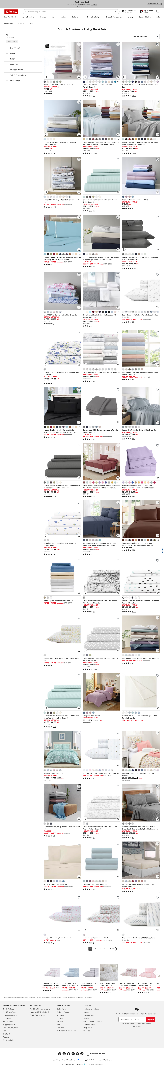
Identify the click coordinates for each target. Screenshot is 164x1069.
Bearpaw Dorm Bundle (91, 716)
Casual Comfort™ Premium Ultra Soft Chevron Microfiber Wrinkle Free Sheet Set (61, 717)
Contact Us (7, 1018)
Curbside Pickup (63, 1012)
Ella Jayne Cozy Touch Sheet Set (95, 884)
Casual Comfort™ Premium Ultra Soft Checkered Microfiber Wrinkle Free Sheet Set (62, 486)
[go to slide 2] (79, 6)
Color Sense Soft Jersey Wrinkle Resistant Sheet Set (62, 828)
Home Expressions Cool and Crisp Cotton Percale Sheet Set (98, 86)
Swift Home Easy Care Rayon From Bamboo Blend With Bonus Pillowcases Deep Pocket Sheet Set (99, 544)
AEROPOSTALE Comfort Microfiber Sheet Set (60, 315)
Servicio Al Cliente (9, 1040)
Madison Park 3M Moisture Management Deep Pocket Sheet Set (140, 373)
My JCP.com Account (10, 1012)
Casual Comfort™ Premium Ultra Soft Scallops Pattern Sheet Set (100, 659)
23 (158, 540)
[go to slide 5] (85, 6)
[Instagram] (64, 1054)
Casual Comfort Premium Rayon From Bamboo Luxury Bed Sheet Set (140, 258)
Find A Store (61, 1009)
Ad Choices (79, 1064)
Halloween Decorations (75, 997)
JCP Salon (60, 1018)
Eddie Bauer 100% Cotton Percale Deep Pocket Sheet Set (140, 316)
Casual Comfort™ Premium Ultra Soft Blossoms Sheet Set (62, 373)
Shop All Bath (46, 997)
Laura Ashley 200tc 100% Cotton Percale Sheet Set (61, 659)
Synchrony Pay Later (10, 1028)
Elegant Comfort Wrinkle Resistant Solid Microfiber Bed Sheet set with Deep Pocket (60, 431)
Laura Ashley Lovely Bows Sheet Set (57, 938)
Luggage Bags (87, 997)
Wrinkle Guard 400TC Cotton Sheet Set (58, 85)
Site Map (86, 1031)
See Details (136, 1026)
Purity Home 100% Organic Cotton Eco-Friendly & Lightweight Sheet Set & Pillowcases (101, 258)
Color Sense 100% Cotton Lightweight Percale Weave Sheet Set (100, 431)
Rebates (6, 1037)
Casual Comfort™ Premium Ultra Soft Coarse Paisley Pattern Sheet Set (100, 828)
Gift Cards (6, 1034)
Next (112, 948)
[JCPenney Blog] (82, 1054)
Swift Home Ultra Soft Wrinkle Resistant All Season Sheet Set (99, 316)
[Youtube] (78, 1054)
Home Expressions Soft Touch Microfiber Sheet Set (140, 86)
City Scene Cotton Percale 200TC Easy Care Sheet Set (138, 939)
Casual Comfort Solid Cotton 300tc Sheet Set (139, 430)
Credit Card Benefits (37, 1015)
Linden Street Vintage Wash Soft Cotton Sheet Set (61, 201)
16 (79, 254)
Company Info (88, 1015)
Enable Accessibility (154, 4)
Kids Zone (60, 1028)
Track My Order (9, 1009)
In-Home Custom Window (66, 1031)
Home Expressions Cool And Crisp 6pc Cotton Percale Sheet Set (139, 717)
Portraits (60, 1021)
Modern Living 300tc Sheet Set (55, 884)
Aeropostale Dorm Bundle (53, 773)
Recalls (5, 1031)
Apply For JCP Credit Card (39, 1012)
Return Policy (8, 1021)
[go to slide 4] (83, 6)
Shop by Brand (88, 1028)
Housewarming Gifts (21, 997)
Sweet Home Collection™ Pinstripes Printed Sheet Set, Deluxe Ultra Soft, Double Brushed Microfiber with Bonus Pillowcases (139, 828)
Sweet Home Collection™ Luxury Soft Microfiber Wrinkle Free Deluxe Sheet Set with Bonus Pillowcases (101, 486)
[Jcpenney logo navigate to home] (11, 11)
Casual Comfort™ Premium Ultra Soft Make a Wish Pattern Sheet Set (100, 602)
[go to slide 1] (77, 6)
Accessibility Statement (105, 1060)
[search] (117, 11)
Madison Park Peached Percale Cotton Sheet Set (140, 658)
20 (118, 482)
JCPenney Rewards (10, 1015)
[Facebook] (69, 1054)
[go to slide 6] (87, 6)
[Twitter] (60, 1054)
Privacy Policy (55, 1060)
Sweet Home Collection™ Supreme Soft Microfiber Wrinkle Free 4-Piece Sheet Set (138, 486)
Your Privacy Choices (69, 1060)
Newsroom (87, 1018)
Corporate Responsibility (92, 1021)
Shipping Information (11, 1024)
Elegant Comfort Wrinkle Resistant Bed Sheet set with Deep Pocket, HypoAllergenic (62, 258)
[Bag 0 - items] (157, 11)
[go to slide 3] (81, 6)
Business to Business (91, 1009)
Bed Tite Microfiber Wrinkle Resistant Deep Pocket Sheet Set (138, 885)
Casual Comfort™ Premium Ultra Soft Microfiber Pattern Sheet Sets (140, 602)
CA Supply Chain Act (88, 1060)
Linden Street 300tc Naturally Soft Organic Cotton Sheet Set (60, 143)
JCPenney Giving (89, 1024)
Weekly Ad (60, 1015)
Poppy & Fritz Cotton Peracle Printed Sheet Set (101, 773)
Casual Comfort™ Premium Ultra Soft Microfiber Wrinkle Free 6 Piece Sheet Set (140, 143)
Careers (86, 1012)
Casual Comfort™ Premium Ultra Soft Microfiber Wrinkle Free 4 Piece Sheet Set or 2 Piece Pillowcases (101, 143)
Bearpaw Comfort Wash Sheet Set (135, 200)
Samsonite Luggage (35, 997)
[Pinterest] (73, 1054)
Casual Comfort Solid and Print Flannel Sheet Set (101, 372)
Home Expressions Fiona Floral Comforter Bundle (138, 774)
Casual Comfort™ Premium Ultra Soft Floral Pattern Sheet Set (60, 544)
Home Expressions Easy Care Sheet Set (58, 601)
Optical (59, 1024)
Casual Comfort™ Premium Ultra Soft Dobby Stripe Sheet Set (100, 201)
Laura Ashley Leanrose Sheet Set (95, 938)
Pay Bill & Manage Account (40, 1009)
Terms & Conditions (67, 1064)
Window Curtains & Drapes (59, 997)
